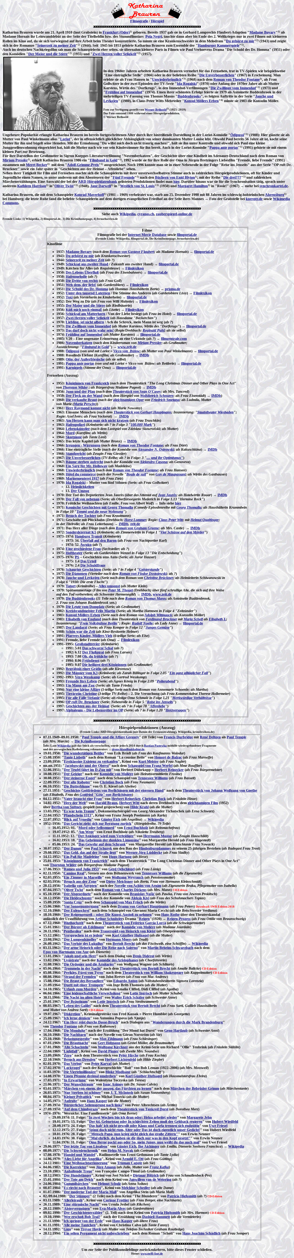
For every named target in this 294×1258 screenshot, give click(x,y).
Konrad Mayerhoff (89, 195)
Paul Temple (236, 737)
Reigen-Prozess (179, 919)
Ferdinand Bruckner (161, 619)
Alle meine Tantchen (80, 1225)
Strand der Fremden (80, 977)
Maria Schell (193, 619)
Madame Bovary (262, 32)
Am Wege (86, 832)
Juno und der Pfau (80, 391)
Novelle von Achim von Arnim (137, 886)
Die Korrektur (75, 1167)
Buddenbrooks (189, 96)
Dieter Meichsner (119, 881)
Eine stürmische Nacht (81, 1204)
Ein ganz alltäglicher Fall (189, 673)
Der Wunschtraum (78, 1084)
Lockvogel (72, 1068)
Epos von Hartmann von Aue (66, 952)
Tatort (71, 586)
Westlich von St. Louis (137, 186)
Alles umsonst (109, 586)
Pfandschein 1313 (77, 815)
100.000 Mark (141, 425)
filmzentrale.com (174, 339)
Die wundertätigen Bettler (84, 753)
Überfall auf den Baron (98, 540)
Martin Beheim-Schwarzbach (170, 948)
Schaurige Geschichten (83, 569)
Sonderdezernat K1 (81, 532)
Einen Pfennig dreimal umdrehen (90, 1076)
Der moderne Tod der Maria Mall (90, 1192)
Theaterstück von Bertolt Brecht (145, 968)
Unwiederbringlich (166, 79)
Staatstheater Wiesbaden (215, 412)
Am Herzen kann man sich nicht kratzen (97, 420)
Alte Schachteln (76, 1047)
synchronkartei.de (274, 186)
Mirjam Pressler (15, 160)
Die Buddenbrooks (80, 598)
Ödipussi (237, 135)
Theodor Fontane (63, 1026)
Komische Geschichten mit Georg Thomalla (99, 507)
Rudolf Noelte (142, 623)
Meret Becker (36, 165)
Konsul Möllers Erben (201, 101)
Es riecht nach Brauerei (82, 1188)
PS (77, 557)
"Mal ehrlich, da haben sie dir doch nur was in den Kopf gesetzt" (139, 1138)
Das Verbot (73, 1064)
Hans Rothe (170, 915)
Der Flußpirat (93, 652)
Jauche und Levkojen (82, 578)
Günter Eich (110, 819)
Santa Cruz (73, 902)
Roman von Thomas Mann (145, 598)
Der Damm (72, 848)
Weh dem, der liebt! (81, 285)
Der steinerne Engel (79, 778)
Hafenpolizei (75, 425)
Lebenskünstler (78, 429)
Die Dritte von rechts (82, 281)
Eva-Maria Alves (112, 1208)
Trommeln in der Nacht (82, 968)
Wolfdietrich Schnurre (156, 396)
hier (176, 181)
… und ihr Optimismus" (165, 458)
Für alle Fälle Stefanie (83, 698)
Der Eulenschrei (76, 910)
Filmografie (139, 21)
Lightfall (70, 1051)
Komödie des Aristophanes (117, 960)
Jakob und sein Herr (80, 956)
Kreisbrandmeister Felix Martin (90, 611)
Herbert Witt (129, 803)
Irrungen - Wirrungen (83, 445)
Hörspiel (157, 21)
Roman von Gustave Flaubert (132, 252)
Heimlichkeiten (82, 487)
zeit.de (135, 524)
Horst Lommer (135, 520)
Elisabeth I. (217, 619)
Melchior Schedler (136, 1188)
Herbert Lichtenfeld (120, 1059)
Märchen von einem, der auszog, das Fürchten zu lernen (107, 1088)
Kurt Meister (149, 761)
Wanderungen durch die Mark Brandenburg (188, 1022)
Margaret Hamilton (193, 186)
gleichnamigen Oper (128, 400)
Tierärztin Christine (81, 694)
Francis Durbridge (178, 737)
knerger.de (254, 199)
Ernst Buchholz (136, 828)
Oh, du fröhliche (95, 656)
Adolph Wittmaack (158, 615)
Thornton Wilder (75, 387)
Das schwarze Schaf (97, 648)
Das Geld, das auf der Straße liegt (90, 852)
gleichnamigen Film (203, 803)
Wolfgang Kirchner (113, 1047)
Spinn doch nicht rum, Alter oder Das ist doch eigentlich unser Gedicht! (144, 1130)
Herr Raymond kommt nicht (88, 408)
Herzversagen (176, 710)
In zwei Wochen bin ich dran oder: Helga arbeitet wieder (133, 1117)
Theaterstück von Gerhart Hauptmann (142, 412)
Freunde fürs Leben (81, 681)
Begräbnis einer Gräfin (84, 669)
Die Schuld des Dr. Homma (87, 289)
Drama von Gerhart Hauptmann (143, 906)
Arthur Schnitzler (109, 919)
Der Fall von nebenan (82, 499)
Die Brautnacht (76, 1043)
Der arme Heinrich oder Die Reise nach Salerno (101, 948)
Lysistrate (71, 960)
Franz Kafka (159, 1167)
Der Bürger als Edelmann (84, 927)
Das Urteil (88, 561)
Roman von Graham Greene (137, 528)
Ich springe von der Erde (83, 1221)
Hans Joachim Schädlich (201, 1233)
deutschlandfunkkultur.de (128, 749)
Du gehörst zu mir (240, 41)
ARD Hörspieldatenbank (97, 181)
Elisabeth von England (83, 619)
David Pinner (108, 1051)
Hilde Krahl (139, 807)
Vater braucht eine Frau (83, 799)
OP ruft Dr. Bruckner (82, 702)
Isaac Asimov (113, 1084)
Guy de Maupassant (170, 474)
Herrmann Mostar (157, 836)
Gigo (67, 1229)
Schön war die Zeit (80, 631)
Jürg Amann (106, 1167)
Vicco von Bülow (126, 351)
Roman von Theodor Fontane (236, 79)
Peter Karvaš (101, 1064)
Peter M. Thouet (120, 590)
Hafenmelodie (76, 276)
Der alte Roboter (77, 782)
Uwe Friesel (218, 1126)
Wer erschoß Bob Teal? (82, 1217)
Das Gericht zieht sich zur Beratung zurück (97, 823)
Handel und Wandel (79, 1155)
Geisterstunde (149, 569)
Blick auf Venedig (77, 819)
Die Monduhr (74, 1030)
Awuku (86, 545)
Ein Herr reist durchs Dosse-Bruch (91, 1022)
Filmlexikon (134, 268)
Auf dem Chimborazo (81, 1109)
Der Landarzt (76, 627)
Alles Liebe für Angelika (83, 1159)
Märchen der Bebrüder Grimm (194, 1088)
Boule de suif (136, 474)
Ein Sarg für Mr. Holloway (86, 466)
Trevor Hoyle (91, 1229)
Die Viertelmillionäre (80, 1072)
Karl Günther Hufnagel (130, 935)
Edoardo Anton (125, 981)
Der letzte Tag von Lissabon (85, 1146)
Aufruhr (70, 1101)
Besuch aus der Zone (80, 881)
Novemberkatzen (79, 343)
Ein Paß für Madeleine (81, 857)
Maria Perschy (85, 404)
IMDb (144, 355)
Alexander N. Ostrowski (156, 449)
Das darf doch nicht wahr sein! (90, 330)
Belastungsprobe (77, 1039)
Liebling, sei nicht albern (85, 322)
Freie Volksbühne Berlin (98, 623)
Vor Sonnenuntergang (81, 906)
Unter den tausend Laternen (88, 293)
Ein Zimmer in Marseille (83, 877)
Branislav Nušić (142, 894)
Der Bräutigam (76, 1001)
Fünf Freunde (124, 177)
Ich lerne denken (77, 1018)
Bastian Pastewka (155, 745)
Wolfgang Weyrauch (128, 877)
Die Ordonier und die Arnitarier (89, 964)
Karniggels (74, 368)
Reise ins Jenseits (160, 702)
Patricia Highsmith (181, 1196)
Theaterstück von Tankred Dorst (142, 1109)
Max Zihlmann (111, 1039)
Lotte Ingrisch (141, 993)
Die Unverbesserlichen (216, 75)
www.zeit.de (127, 347)
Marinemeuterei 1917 (82, 478)
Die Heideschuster (78, 898)
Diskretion (72, 1014)
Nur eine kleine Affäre (83, 689)
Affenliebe (157, 706)
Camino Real (74, 873)
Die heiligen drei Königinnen (104, 665)
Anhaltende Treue (78, 1171)
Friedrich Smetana (165, 400)
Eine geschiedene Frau (83, 549)
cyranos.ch (145, 214)
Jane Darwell (100, 186)
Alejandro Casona (153, 462)
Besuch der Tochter (81, 516)
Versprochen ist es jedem (83, 935)
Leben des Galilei (77, 1006)
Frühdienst (90, 660)
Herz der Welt (75, 803)
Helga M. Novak (120, 1150)
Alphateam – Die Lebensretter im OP (94, 710)
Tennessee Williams (153, 778)
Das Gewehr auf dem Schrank (102, 844)
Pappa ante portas (223, 147)
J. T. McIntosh (121, 1093)
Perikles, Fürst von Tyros (83, 972)
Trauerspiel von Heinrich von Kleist (127, 931)
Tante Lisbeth (74, 757)
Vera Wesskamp (87, 677)
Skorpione (74, 437)
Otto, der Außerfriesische (85, 359)
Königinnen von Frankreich (87, 383)
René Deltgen (210, 737)
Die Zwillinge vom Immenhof (233, 88)
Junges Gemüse (158, 627)
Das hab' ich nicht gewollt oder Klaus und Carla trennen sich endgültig (144, 1126)
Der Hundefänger (77, 1175)
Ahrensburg (274, 195)
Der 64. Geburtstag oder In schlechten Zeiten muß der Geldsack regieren (145, 1121)
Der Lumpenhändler (80, 939)
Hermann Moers (119, 939)
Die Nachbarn (75, 1035)
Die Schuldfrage (92, 565)
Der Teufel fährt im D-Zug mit (87, 770)
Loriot (65, 139)
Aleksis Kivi (140, 898)
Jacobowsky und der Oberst (87, 766)
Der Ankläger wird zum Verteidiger (106, 836)
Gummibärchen (76, 1184)
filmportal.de (187, 235)
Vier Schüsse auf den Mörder (182, 532)
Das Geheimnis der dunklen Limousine (109, 840)
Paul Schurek (101, 848)
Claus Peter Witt (171, 520)
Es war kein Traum (79, 811)
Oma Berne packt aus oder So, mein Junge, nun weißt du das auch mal (144, 1142)
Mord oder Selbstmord (96, 828)
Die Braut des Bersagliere (84, 981)
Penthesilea (72, 931)
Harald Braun (106, 803)
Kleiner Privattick (78, 1097)
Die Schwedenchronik (81, 1150)
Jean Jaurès (167, 495)
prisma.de (172, 289)
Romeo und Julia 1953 (81, 869)
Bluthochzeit (73, 923)
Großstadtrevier (87, 644)
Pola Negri (153, 36)
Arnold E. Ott (133, 1159)
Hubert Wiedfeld (225, 1121)
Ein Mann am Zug (80, 685)
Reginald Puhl (153, 330)
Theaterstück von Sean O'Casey (137, 391)
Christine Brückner (158, 578)
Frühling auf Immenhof (123, 92)
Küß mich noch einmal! (84, 310)
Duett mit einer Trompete (83, 985)
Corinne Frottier (116, 1200)
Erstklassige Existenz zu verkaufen (91, 761)
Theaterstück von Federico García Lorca (134, 923)
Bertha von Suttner (66, 807)
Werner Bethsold (156, 109)
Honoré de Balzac (168, 757)
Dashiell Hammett (156, 1217)
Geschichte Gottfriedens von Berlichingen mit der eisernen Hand (114, 790)
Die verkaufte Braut (81, 400)
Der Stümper (79, 1196)
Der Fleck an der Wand (84, 396)
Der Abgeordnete (77, 894)
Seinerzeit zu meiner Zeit (56, 45)
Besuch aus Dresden (79, 1059)
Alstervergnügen (77, 1208)
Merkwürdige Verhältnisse (192, 698)
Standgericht (76, 454)
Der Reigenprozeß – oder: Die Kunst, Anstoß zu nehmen (108, 915)
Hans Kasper (97, 1101)
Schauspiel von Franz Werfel (150, 766)
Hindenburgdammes (155, 848)
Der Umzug (80, 491)
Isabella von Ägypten (80, 886)
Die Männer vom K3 (82, 673)
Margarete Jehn (199, 1117)
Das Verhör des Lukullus (83, 944)
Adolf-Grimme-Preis (83, 165)
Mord (70, 433)
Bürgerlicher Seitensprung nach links (93, 1105)
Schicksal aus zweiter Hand (87, 264)
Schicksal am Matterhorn (85, 314)
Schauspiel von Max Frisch (122, 902)
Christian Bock (111, 782)
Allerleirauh (73, 1200)
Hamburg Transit (88, 536)
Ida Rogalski (187, 84)
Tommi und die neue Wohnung (99, 511)
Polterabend (166, 681)
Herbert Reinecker (169, 770)
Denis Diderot (143, 956)
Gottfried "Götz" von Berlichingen (106, 795)
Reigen (144, 919)
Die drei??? (232, 177)
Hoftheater (74, 553)
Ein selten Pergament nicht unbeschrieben (96, 1233)
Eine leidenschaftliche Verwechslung (92, 993)
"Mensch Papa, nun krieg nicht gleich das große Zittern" (133, 1134)
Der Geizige (73, 774)
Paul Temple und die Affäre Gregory (110, 737)
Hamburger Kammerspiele (218, 45)
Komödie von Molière (116, 774)
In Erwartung (75, 1080)
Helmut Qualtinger (204, 520)
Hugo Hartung (120, 857)
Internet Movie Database (147, 235)
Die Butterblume (77, 786)
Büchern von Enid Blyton (175, 177)
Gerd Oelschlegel (121, 869)
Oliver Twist (64, 186)
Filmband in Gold (103, 160)
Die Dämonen (76, 574)
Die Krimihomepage (90, 741)
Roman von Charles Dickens (124, 890)
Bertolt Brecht (124, 944)
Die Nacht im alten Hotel (83, 997)
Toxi (69, 297)
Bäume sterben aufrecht (84, 462)
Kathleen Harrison (31, 186)
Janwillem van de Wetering (150, 1179)
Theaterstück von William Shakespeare (152, 972)
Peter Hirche (129, 1055)
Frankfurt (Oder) (116, 32)
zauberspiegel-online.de (174, 214)
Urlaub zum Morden (80, 989)
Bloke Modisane (117, 1072)
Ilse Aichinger (148, 1146)
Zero (67, 1055)
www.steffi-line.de (152, 1253)
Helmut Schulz (109, 1184)
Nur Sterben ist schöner (82, 1093)
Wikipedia (127, 214)
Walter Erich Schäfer (127, 997)
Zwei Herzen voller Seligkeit (114, 54)
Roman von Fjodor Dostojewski (143, 574)
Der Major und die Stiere (48, 54)
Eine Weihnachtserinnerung (85, 1163)
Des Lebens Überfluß (82, 272)
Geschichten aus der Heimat (87, 706)
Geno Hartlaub (176, 1030)
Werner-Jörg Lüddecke (144, 852)
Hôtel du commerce (81, 474)
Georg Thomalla (188, 507)
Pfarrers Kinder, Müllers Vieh (89, 636)
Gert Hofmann (109, 1043)
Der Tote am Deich (78, 1179)
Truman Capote (129, 1163)
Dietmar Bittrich (146, 1175)
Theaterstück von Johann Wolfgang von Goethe (220, 790)
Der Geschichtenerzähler (83, 1213)
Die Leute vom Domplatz (85, 607)
